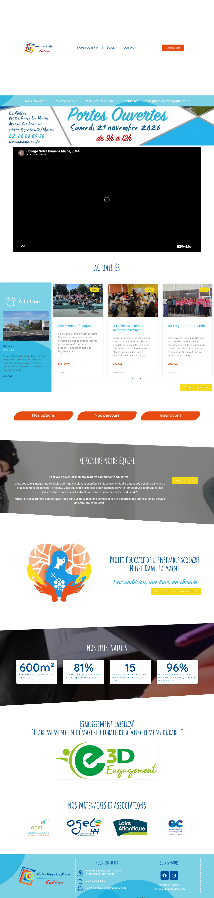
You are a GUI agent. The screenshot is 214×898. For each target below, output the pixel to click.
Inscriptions (170, 415)
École (111, 47)
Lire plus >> (64, 364)
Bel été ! (8, 346)
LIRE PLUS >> (9, 376)
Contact (129, 47)
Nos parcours (107, 415)
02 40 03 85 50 (95, 881)
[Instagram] (174, 875)
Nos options (43, 415)
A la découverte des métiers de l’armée (128, 328)
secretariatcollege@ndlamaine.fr (106, 888)
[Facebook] (164, 875)
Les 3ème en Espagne (75, 326)
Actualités (131, 101)
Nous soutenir (87, 47)
